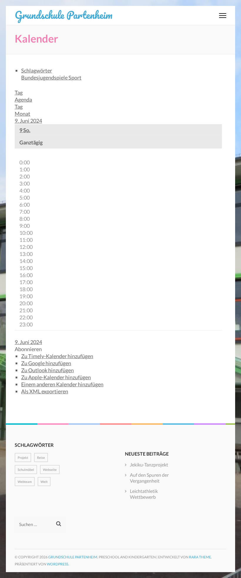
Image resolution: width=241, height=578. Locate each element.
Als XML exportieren (44, 391)
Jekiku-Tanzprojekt (149, 464)
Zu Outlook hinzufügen (47, 370)
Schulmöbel (26, 469)
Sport (74, 77)
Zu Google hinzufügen (46, 363)
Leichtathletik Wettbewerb (144, 494)
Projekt (23, 457)
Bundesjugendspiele (44, 77)
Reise (41, 457)
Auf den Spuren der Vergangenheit (149, 477)
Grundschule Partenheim (63, 14)
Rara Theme (200, 557)
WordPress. (58, 564)
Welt (44, 481)
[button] (28, 349)
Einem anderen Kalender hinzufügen (62, 384)
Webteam (25, 481)
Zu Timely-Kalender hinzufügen (57, 356)
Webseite (50, 469)
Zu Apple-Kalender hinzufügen (56, 377)
